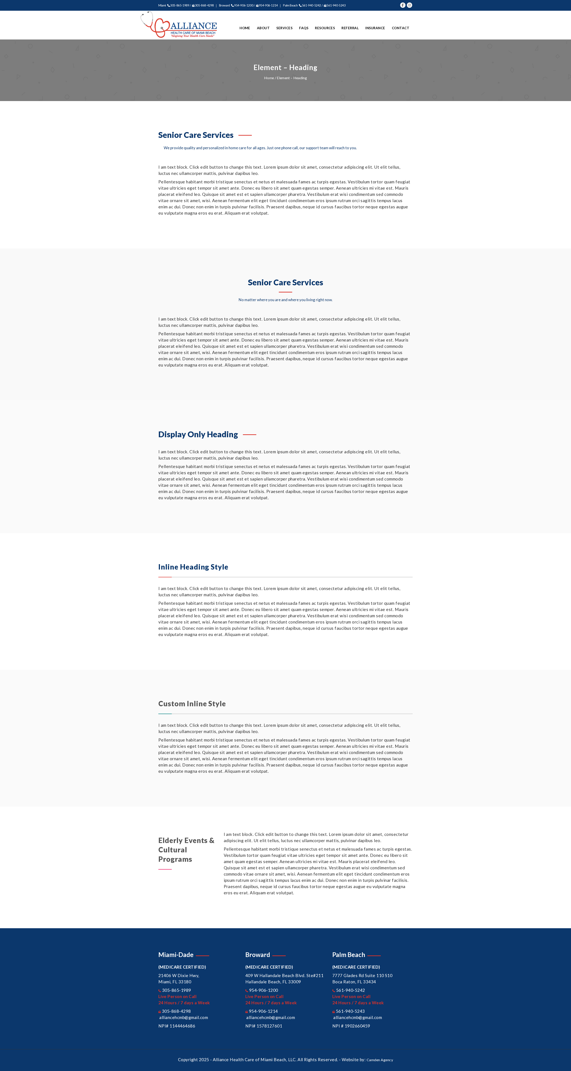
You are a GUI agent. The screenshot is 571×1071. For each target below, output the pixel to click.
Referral (350, 28)
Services (284, 28)
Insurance (375, 28)
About (263, 28)
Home (245, 28)
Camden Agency (380, 1060)
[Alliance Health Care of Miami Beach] (179, 24)
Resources (325, 28)
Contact (400, 28)
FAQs (303, 28)
